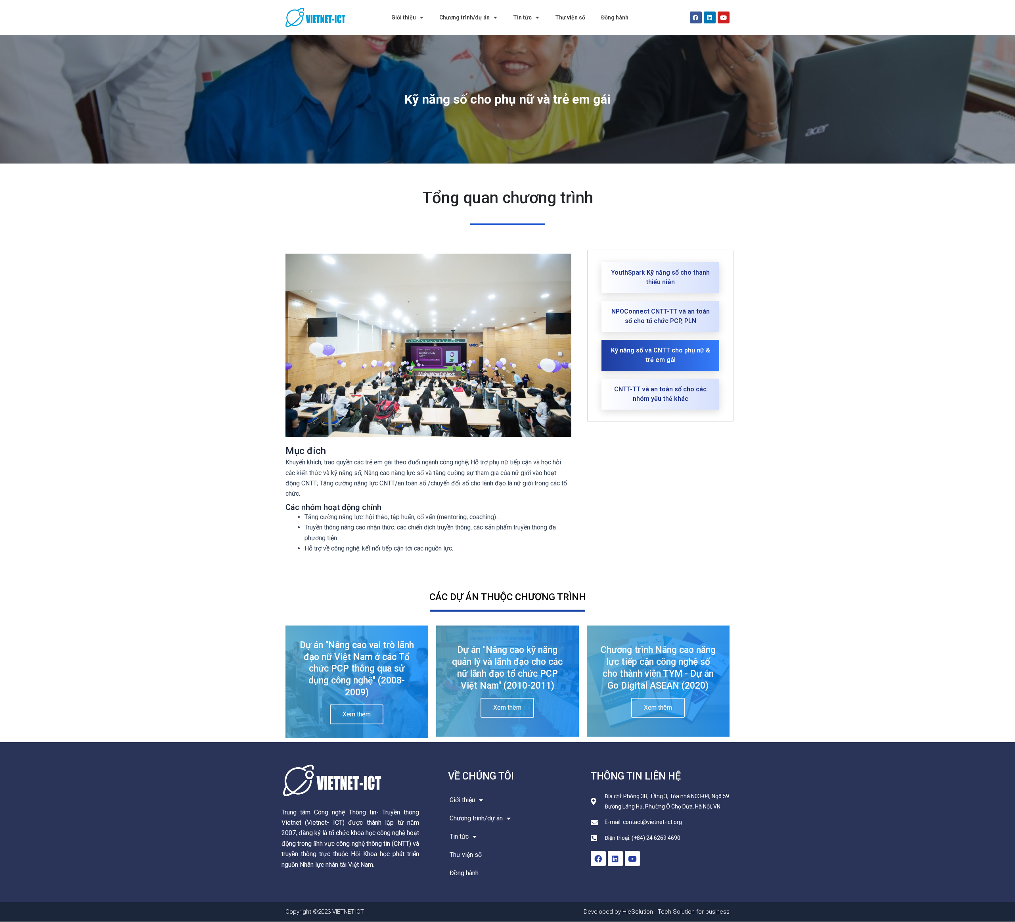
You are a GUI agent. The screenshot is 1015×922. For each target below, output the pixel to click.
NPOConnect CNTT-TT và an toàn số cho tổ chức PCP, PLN (660, 316)
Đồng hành (614, 17)
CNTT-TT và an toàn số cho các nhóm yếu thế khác (660, 393)
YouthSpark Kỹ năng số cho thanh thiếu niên (660, 277)
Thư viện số (570, 17)
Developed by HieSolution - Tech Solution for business (657, 911)
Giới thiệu (403, 17)
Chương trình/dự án (464, 17)
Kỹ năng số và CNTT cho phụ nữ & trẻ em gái (660, 355)
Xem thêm (357, 714)
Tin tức (522, 17)
